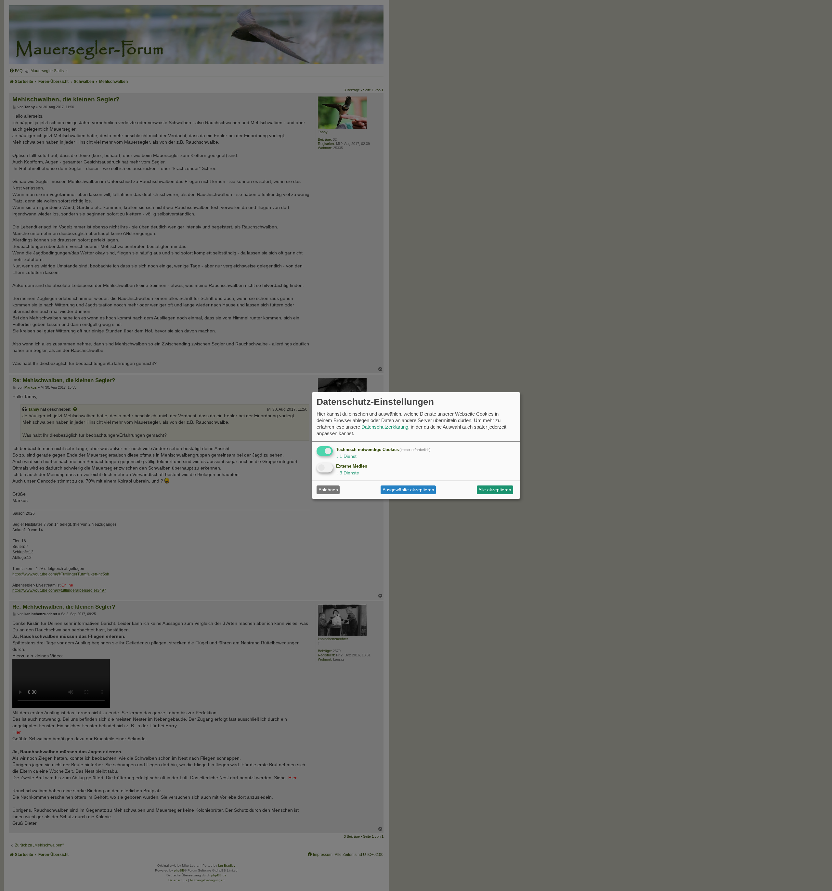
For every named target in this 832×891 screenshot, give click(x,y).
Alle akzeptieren (494, 489)
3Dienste (347, 472)
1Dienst (346, 456)
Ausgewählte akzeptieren (408, 489)
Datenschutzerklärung (384, 427)
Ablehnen (328, 489)
